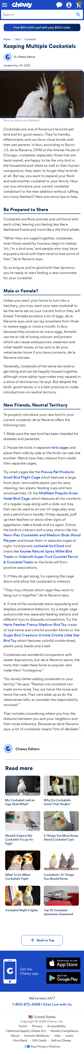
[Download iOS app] (63, 964)
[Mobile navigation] (4, 5)
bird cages (60, 447)
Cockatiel (30, 39)
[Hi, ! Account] (71, 5)
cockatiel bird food (48, 545)
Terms (22, 1026)
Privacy (37, 1026)
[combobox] (42, 14)
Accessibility (56, 1026)
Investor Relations (36, 1036)
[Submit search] (78, 14)
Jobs (57, 1036)
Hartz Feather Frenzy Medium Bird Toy (35, 624)
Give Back (20, 1040)
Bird (17, 39)
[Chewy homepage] (22, 5)
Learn (69, 1036)
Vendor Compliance (64, 1031)
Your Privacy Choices (45, 1046)
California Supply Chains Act (26, 1031)
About (15, 1036)
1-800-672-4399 (26, 1004)
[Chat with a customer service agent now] (59, 5)
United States (45, 1017)
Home (7, 39)
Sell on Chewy (61, 1040)
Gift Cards (39, 1040)
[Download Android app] (63, 978)
